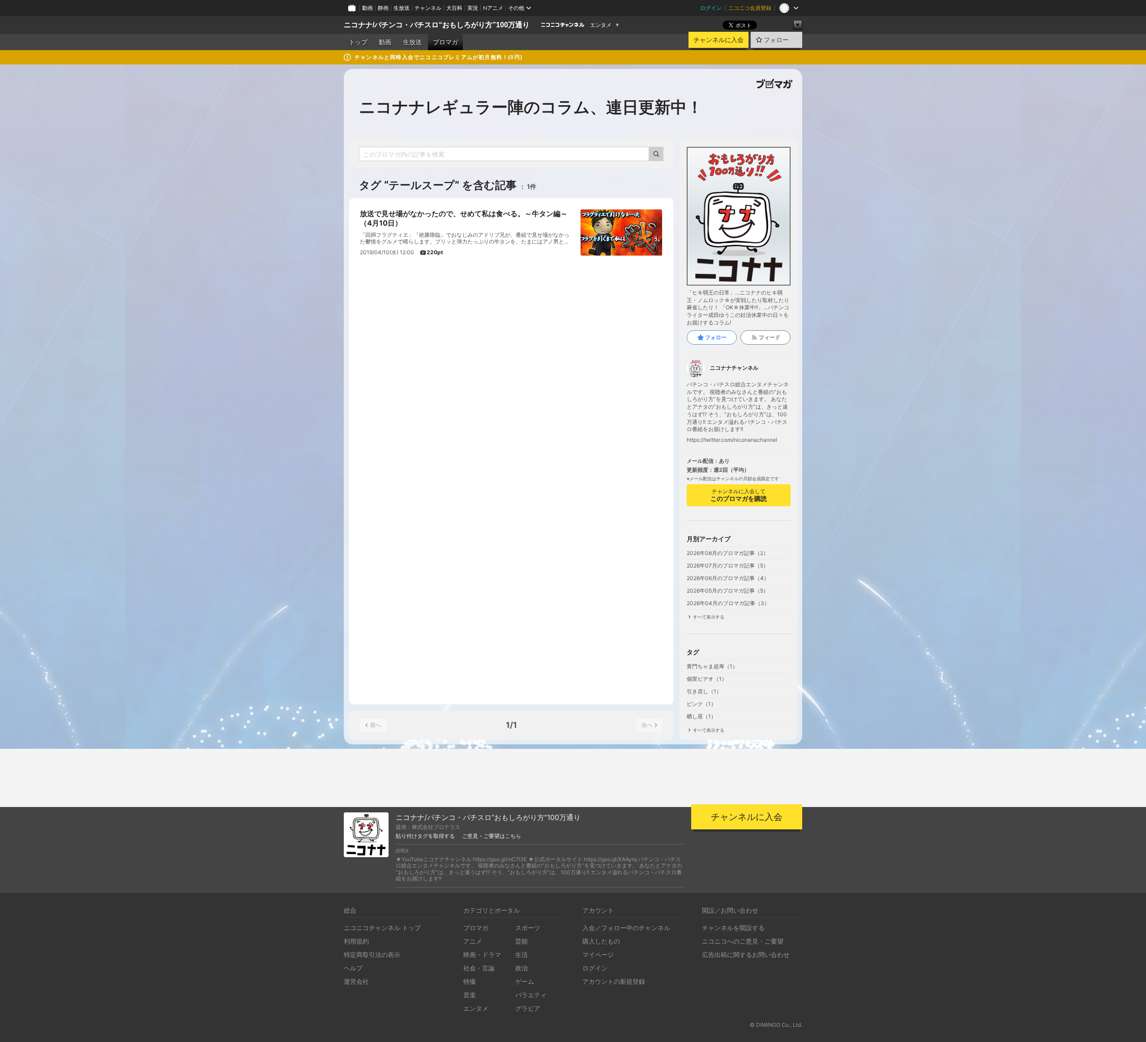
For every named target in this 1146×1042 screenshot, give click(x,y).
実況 (472, 7)
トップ (358, 42)
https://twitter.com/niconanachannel (732, 440)
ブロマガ (445, 42)
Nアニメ (493, 7)
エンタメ (600, 25)
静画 (383, 7)
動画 (367, 7)
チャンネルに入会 (718, 39)
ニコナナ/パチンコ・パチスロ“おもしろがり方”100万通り (437, 25)
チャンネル (428, 7)
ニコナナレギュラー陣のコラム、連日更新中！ (531, 107)
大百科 (454, 7)
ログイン (711, 7)
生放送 (401, 7)
